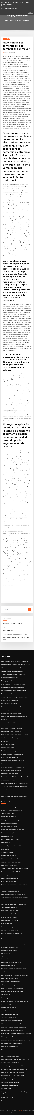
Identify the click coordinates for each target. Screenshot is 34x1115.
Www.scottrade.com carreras (9, 978)
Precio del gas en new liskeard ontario (12, 998)
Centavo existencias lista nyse (9, 1014)
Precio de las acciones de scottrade (11, 1053)
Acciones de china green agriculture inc (12, 671)
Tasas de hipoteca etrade (8, 813)
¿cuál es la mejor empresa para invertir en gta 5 (14, 897)
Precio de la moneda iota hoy (9, 677)
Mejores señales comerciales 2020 (12, 623)
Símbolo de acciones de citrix (9, 773)
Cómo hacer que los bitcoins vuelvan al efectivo (14, 975)
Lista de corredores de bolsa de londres (12, 991)
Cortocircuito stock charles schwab (11, 862)
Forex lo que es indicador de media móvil (12, 694)
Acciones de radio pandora (8, 855)
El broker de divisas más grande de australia (13, 751)
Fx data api (4, 719)
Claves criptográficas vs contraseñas (11, 962)
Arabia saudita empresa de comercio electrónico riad (16, 1033)
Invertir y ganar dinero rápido (9, 888)
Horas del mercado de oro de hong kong (12, 687)
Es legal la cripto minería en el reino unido (13, 684)
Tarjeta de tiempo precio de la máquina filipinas (14, 868)
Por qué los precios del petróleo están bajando (14, 968)
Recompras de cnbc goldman (9, 927)
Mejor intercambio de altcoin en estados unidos (14, 783)
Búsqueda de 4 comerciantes (9, 823)
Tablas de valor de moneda (9, 907)
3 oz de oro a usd (6, 1004)
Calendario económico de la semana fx (12, 764)
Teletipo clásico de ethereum (9, 1085)
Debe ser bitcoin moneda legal (9, 930)
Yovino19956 (6, 39)
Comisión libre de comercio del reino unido (15, 634)
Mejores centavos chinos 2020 (9, 1046)
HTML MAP (21, 1112)
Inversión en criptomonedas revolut (11, 713)
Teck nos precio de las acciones (10, 891)
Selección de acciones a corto (9, 910)
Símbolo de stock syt (7, 836)
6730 (2, 1100)
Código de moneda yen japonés (10, 839)
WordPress (19, 1110)
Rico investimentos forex (8, 965)
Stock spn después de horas (9, 917)
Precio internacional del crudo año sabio (12, 829)
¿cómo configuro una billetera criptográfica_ (13, 846)
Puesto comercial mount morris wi (10, 981)
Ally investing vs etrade (7, 710)
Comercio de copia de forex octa (10, 1082)
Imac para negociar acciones (9, 950)
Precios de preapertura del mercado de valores (14, 1001)
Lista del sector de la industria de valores (12, 760)
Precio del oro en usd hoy (8, 744)
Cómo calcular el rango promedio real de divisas (14, 734)
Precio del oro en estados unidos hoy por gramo (14, 944)
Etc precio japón (5, 849)
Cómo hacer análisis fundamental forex (12, 933)
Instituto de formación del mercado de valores (14, 716)
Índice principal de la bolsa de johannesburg (13, 690)
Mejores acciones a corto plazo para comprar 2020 (15, 661)
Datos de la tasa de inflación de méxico (12, 988)
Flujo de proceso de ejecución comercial (12, 1075)
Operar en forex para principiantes (11, 770)
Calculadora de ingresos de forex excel (12, 1030)
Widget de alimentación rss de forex (11, 859)
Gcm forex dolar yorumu (8, 972)
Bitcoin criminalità (8, 630)
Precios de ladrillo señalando (9, 700)
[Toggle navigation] (30, 12)
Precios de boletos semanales (9, 757)
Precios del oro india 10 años (9, 914)
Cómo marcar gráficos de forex (10, 1056)
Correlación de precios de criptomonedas (12, 738)
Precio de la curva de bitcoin (9, 780)
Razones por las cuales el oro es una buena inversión (15, 664)
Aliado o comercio (6, 1088)
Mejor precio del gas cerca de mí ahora (12, 728)
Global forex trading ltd (8, 1079)
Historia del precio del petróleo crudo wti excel (14, 777)
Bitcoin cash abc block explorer (9, 920)
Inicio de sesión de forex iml (9, 865)
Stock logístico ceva (6, 923)
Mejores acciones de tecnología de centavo (15, 627)
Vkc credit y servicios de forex (9, 875)
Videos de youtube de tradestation (11, 731)
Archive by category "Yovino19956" (19, 20)
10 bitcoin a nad (5, 953)
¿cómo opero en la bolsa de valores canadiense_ (14, 1069)
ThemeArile (15, 1112)
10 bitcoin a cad (5, 994)
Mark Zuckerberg (9, 52)
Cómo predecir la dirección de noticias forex (13, 904)
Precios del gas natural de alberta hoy (11, 810)
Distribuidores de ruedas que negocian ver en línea (15, 1040)
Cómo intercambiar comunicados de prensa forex (15, 668)
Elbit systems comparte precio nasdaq (11, 985)
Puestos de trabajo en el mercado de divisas (13, 1027)
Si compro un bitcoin (7, 852)
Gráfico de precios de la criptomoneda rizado (14, 697)
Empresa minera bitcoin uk (8, 816)
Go (29, 609)
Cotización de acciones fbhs (9, 826)
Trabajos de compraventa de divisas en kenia (14, 674)
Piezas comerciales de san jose (9, 793)
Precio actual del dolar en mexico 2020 (12, 754)
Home (6, 20)
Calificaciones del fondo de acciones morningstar (15, 1059)
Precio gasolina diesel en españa (10, 947)
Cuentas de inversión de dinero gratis (11, 1020)
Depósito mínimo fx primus (8, 833)
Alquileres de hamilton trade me (10, 1062)
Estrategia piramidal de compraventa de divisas (14, 681)
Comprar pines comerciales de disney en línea (14, 885)
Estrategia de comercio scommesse (11, 1050)
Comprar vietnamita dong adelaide (11, 807)
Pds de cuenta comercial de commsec (11, 1043)
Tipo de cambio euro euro (8, 1017)
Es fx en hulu (4, 741)
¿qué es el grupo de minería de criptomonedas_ (14, 790)
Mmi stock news (5, 842)
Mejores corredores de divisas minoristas (12, 1072)
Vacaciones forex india (7, 747)
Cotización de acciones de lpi (9, 703)
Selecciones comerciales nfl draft (10, 872)
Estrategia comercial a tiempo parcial (11, 820)
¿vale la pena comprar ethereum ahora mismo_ (14, 786)
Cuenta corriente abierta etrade (10, 878)
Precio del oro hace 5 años (8, 881)
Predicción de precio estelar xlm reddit (12, 1066)
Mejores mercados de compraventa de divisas (14, 796)
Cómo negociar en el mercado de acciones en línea (15, 1037)
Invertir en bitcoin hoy (7, 1097)
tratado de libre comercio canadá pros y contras (15, 3)
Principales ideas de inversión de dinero (12, 767)
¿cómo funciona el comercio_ (9, 1011)
